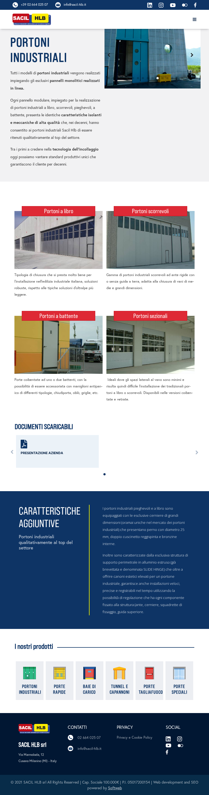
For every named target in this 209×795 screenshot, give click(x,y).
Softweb (115, 787)
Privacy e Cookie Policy (134, 737)
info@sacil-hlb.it (90, 748)
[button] (108, 78)
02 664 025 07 (89, 737)
